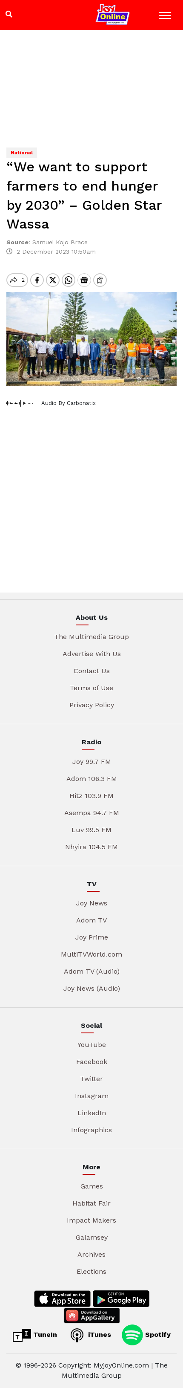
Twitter (91, 1079)
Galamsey (92, 1237)
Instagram (92, 1096)
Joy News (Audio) (91, 988)
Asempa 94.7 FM (91, 813)
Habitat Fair (91, 1203)
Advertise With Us (92, 654)
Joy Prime (91, 937)
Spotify (157, 1334)
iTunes (98, 1334)
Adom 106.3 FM (91, 779)
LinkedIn (91, 1113)
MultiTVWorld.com (91, 954)
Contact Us (92, 671)
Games (91, 1186)
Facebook (91, 1062)
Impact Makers (91, 1220)
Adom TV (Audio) (92, 971)
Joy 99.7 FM (91, 762)
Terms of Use (91, 688)
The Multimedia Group (91, 637)
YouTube (91, 1045)
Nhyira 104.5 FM (91, 847)
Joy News (91, 903)
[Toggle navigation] (166, 17)
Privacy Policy (91, 705)
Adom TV (91, 920)
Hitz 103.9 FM (91, 796)
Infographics (91, 1130)
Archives (91, 1254)
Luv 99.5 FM (91, 830)
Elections (91, 1271)
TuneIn (44, 1334)
